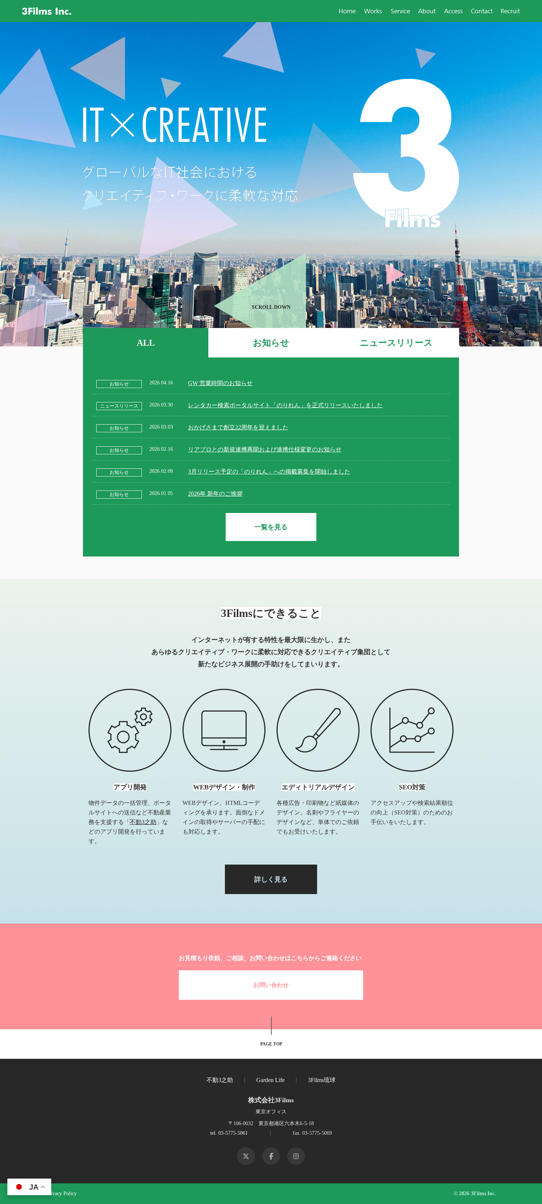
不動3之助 (143, 822)
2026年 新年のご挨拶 (215, 494)
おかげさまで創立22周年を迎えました (238, 427)
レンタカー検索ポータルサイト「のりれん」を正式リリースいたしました (285, 405)
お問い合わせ (271, 985)
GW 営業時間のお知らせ (220, 383)
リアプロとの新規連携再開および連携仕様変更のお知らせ (264, 449)
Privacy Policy (61, 1193)
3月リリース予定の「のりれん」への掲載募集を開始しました (269, 471)
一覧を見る (271, 527)
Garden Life (270, 1080)
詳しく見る (271, 879)
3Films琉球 (322, 1080)
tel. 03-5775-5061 (229, 1133)
